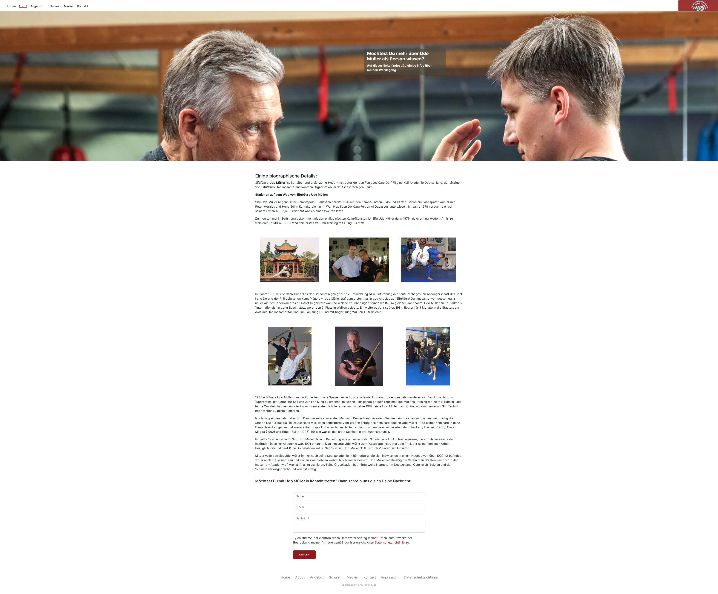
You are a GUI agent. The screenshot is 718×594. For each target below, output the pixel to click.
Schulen (335, 577)
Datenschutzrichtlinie (390, 542)
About (23, 6)
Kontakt (82, 6)
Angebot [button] (36, 6)
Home (11, 6)
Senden (304, 554)
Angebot (317, 577)
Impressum (390, 577)
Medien (69, 6)
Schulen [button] (53, 6)
